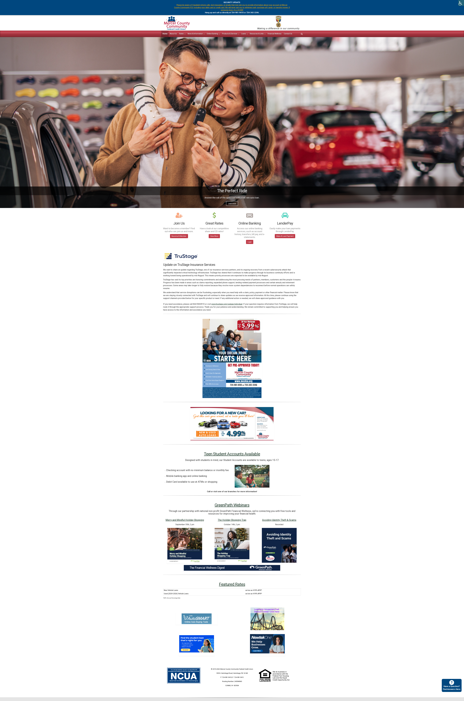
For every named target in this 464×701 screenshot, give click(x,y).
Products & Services (230, 34)
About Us (173, 34)
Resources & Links (257, 34)
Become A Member (179, 236)
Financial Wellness (274, 34)
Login (250, 242)
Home (165, 34)
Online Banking (212, 34)
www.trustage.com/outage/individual (226, 304)
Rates (181, 34)
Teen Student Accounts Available (232, 453)
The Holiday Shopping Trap (232, 520)
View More (214, 236)
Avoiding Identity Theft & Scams (279, 520)
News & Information (195, 34)
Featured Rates (232, 584)
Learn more (232, 203)
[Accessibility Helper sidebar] (461, 3)
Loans (243, 34)
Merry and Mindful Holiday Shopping (185, 520)
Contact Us (288, 34)
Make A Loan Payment (285, 236)
